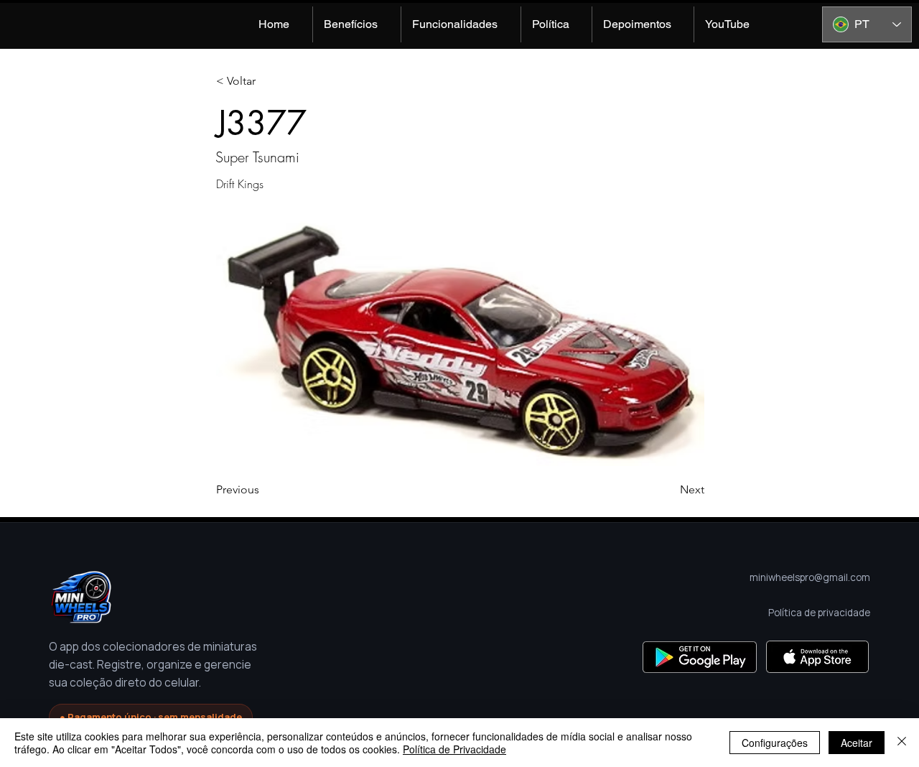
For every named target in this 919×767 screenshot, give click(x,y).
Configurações (775, 742)
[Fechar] (901, 743)
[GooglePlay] (700, 657)
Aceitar (856, 742)
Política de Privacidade (454, 749)
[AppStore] (817, 657)
